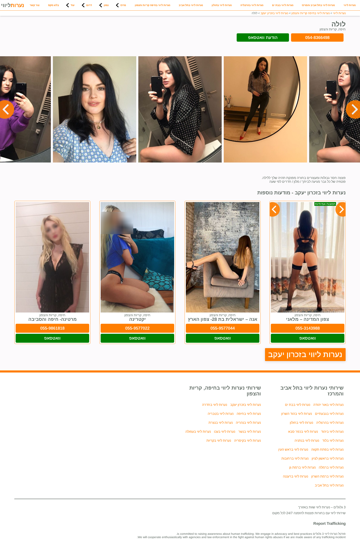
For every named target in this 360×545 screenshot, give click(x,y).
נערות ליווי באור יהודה (328, 404)
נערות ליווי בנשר (249, 431)
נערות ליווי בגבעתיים (329, 413)
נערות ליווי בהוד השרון (296, 413)
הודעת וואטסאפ (263, 37)
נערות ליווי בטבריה (221, 413)
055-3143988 (307, 328)
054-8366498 (317, 37)
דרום (89, 5)
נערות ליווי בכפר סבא (303, 431)
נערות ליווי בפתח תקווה (327, 449)
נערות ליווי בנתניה (307, 440)
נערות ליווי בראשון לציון (328, 458)
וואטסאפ (307, 338)
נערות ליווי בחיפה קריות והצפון (152, 5)
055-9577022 (137, 328)
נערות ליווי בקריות (218, 440)
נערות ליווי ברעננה (295, 476)
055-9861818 (52, 328)
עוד (72, 5)
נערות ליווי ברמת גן (302, 467)
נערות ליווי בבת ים (282, 5)
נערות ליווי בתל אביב (191, 5)
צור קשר (34, 5)
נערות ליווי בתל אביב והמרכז (318, 5)
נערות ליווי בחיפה (249, 413)
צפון (106, 5)
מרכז (123, 5)
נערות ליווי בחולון (222, 5)
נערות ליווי (350, 5)
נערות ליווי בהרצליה (251, 5)
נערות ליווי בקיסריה (247, 440)
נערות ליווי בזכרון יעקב (305, 354)
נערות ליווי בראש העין (293, 449)
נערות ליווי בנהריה (248, 422)
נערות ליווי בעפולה (198, 431)
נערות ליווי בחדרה (214, 404)
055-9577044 (222, 328)
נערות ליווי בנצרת (221, 422)
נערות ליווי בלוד (333, 440)
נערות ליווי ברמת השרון (327, 476)
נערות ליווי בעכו (224, 431)
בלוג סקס (53, 5)
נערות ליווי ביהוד (332, 431)
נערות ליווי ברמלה (331, 467)
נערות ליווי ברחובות (295, 458)
